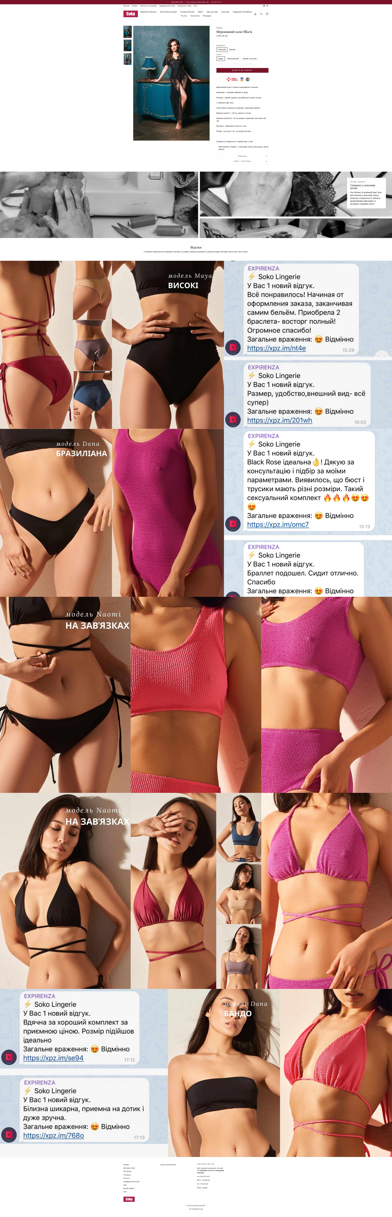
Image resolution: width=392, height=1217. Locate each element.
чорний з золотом (249, 58)
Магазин (126, 6)
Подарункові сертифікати (242, 12)
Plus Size (184, 16)
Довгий (232, 49)
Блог (195, 6)
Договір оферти (129, 1188)
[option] (196, 2)
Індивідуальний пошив (167, 6)
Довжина (220, 45)
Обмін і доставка (242, 161)
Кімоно (200, 12)
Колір (219, 55)
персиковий (223, 64)
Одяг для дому (212, 12)
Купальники (195, 16)
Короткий (222, 49)
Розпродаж (207, 16)
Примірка (242, 156)
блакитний (236, 64)
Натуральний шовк (187, 12)
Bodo (125, 1185)
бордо (220, 58)
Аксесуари (225, 12)
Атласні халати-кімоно (168, 1165)
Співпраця (127, 1175)
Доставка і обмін (129, 1168)
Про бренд (127, 1171)
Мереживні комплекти (148, 12)
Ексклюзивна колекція (168, 12)
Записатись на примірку (148, 6)
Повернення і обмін (184, 6)
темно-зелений (233, 58)
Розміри (134, 6)
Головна (219, 28)
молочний (247, 64)
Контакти (127, 1178)
